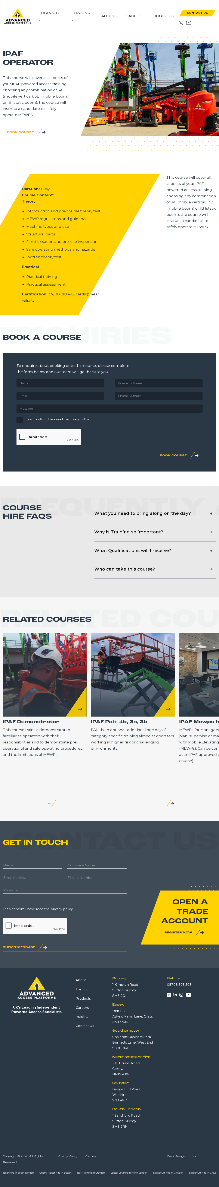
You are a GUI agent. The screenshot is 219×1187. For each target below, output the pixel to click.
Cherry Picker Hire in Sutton (33, 1172)
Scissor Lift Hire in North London (106, 1172)
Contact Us (197, 13)
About (108, 16)
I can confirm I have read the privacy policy (57, 419)
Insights (164, 16)
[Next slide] (172, 804)
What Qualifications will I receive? (132, 550)
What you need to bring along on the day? (142, 513)
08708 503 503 (179, 985)
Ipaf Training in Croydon (69, 1172)
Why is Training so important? (128, 531)
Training (81, 13)
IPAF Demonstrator (31, 722)
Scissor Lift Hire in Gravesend (182, 1172)
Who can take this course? (124, 569)
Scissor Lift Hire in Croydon (145, 1172)
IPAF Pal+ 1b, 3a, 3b (119, 722)
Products (50, 13)
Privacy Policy (67, 1156)
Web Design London (182, 1156)
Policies (90, 1156)
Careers (135, 16)
